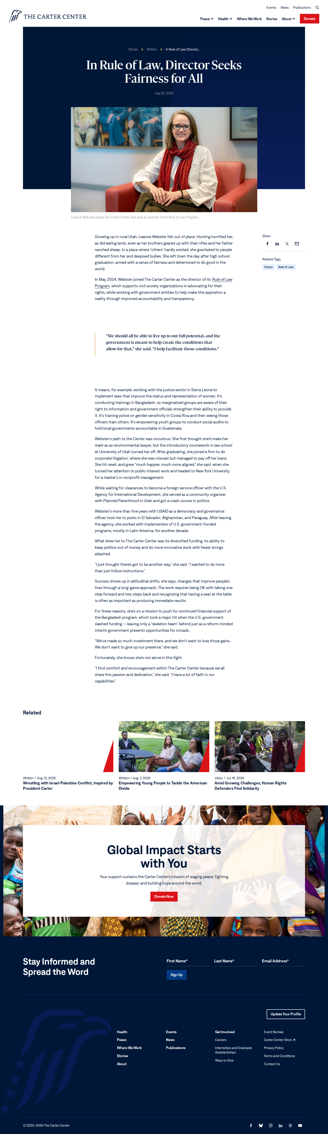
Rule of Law (286, 267)
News (285, 7)
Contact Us (272, 1064)
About (286, 19)
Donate (309, 19)
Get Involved (225, 1032)
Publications (302, 7)
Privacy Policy (274, 1048)
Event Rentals (274, 1032)
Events (271, 7)
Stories (271, 19)
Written (152, 49)
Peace (205, 19)
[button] (317, 7)
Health (223, 19)
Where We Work (249, 19)
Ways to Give (224, 1060)
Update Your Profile (286, 1015)
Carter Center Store (279, 1040)
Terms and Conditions (279, 1056)
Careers (220, 1040)
